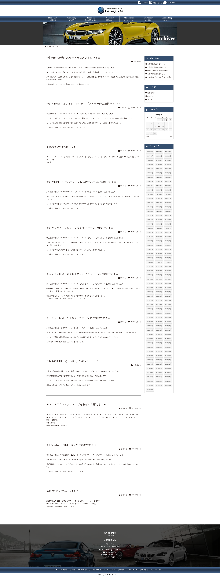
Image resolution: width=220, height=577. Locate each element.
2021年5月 (150, 211)
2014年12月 (150, 317)
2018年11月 (168, 249)
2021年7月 (159, 207)
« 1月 (148, 136)
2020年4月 (150, 228)
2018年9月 (150, 253)
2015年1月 (168, 313)
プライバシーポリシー (157, 570)
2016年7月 (168, 287)
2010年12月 (150, 385)
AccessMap (167, 19)
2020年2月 (168, 228)
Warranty (110, 19)
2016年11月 (159, 283)
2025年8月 (159, 156)
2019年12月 (159, 232)
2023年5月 (150, 177)
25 (170, 130)
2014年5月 (159, 326)
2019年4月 (150, 245)
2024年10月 (168, 160)
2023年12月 (150, 168)
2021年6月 (168, 207)
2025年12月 (168, 151)
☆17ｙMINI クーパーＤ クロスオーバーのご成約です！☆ (81, 181)
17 (167, 126)
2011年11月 (159, 368)
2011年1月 (168, 381)
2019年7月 (150, 241)
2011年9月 (150, 372)
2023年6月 (168, 173)
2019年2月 (168, 245)
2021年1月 (150, 215)
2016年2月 (159, 296)
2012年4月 (168, 360)
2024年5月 (159, 164)
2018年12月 (159, 249)
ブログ (149, 99)
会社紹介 (72, 570)
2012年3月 (150, 364)
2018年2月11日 (136, 278)
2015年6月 (150, 309)
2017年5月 (159, 275)
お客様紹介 (137, 61)
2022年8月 (150, 190)
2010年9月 (150, 389)
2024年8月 (150, 164)
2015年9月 (150, 304)
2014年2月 (159, 330)
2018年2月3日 (136, 495)
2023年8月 (150, 173)
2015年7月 (168, 304)
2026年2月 (159, 151)
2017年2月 (159, 279)
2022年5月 (150, 194)
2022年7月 (159, 190)
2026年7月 (150, 151)
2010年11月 (159, 385)
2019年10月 (150, 236)
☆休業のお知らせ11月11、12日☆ (159, 77)
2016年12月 (150, 283)
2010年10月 (168, 385)
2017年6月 (150, 275)
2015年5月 (159, 309)
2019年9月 (159, 236)
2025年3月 (150, 160)
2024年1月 (168, 164)
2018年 (51, 47)
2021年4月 (159, 211)
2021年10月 (159, 202)
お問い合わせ (144, 570)
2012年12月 (150, 351)
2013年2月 (159, 347)
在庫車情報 (63, 570)
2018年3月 (150, 262)
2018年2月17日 (136, 107)
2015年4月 (168, 309)
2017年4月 (168, 275)
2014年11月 (159, 317)
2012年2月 (159, 364)
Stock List (52, 19)
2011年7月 (168, 372)
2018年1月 (168, 262)
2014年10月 (168, 317)
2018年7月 (168, 253)
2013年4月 (168, 343)
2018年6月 (150, 258)
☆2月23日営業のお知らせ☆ (157, 70)
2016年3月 (150, 296)
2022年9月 (168, 185)
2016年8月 (159, 287)
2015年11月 (159, 300)
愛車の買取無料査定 (84, 570)
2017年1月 (168, 279)
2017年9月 (150, 270)
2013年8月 (159, 338)
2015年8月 (159, 304)
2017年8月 (159, 270)
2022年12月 (168, 181)
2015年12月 (150, 300)
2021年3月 (168, 211)
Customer (148, 19)
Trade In (90, 19)
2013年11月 (159, 334)
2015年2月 (159, 313)
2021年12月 (168, 198)
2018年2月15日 (136, 186)
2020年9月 (159, 219)
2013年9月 (150, 338)
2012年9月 (150, 355)
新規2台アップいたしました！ (64, 491)
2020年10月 (150, 219)
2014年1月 (168, 330)
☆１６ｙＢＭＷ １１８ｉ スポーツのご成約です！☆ (78, 318)
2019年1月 (150, 249)
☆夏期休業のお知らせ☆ (156, 64)
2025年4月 (168, 156)
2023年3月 (168, 177)
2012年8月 (159, 355)
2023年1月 (159, 181)
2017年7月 (168, 270)
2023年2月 (150, 181)
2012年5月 (159, 360)
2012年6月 (150, 360)
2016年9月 (150, 287)
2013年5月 (159, 343)
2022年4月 (159, 194)
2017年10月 (168, 266)
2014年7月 (168, 321)
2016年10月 (168, 283)
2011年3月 (150, 381)
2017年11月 (159, 266)
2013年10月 (168, 334)
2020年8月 (168, 219)
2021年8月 (150, 207)
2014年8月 (159, 321)
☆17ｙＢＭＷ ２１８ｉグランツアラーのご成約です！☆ (79, 227)
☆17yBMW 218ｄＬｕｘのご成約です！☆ (71, 445)
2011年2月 (159, 381)
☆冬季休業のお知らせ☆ (156, 74)
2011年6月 (150, 376)
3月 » (170, 136)
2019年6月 (159, 241)
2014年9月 (150, 321)
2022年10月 (159, 185)
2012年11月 (159, 351)
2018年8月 (159, 253)
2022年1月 (159, 198)
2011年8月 (159, 372)
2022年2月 (150, 198)
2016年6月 (150, 292)
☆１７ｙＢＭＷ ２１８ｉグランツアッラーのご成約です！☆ (82, 273)
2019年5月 (168, 241)
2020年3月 (159, 228)
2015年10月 (168, 300)
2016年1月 (168, 296)
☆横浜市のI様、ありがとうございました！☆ (72, 361)
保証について (97, 570)
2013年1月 (168, 347)
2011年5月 (159, 376)
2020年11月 (168, 215)
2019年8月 (168, 236)
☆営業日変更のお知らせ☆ (156, 67)
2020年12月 (159, 215)
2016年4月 (168, 292)
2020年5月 (168, 224)
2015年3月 (150, 313)
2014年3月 (150, 330)
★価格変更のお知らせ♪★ (61, 146)
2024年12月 (159, 160)
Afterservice (129, 19)
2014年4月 (168, 326)
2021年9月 (168, 202)
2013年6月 (150, 343)
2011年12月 (150, 368)
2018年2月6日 (136, 408)
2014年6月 (150, 326)
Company (71, 19)
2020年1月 (150, 232)
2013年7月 (168, 338)
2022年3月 (168, 194)
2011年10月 (168, 368)
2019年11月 (168, 232)
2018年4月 (168, 258)
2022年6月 (168, 190)
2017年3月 (150, 279)
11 (170, 123)
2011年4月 (168, 376)
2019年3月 (159, 245)
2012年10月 (168, 351)
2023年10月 (168, 168)
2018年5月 (159, 258)
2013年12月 (150, 334)
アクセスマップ (132, 570)
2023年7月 (159, 173)
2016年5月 (159, 292)
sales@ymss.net (111, 552)
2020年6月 (159, 224)
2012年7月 (168, 355)
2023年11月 (159, 168)
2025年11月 (150, 156)
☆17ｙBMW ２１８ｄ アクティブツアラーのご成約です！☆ (83, 103)
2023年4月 (159, 177)
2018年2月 (159, 262)
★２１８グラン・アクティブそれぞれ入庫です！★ (76, 404)
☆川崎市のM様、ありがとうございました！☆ (73, 57)
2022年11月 (150, 185)
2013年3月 (150, 347)
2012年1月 (168, 364)
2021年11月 (150, 202)
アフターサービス (109, 570)
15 (159, 126)
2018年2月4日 (136, 449)
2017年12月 (150, 266)
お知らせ (123, 107)
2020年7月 (150, 224)
